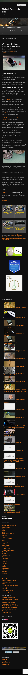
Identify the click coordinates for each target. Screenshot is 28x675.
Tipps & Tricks (5, 568)
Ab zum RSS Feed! (6, 579)
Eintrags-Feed (5, 661)
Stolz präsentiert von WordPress (17, 672)
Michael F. (4, 52)
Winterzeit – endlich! (7, 610)
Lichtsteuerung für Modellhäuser (10, 585)
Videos (3, 570)
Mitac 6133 (4, 588)
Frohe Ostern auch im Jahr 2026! (10, 601)
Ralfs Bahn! (5, 558)
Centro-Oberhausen (6, 112)
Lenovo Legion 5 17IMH (7, 542)
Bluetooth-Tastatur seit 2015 (8, 597)
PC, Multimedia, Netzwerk (8, 550)
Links (3, 543)
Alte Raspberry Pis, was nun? (9, 604)
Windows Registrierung (7, 592)
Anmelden (4, 659)
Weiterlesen (5, 200)
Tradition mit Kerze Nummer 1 (9, 609)
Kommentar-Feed (6, 662)
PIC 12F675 (4, 553)
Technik (23, 234)
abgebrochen (13, 235)
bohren (12, 237)
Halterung (19, 238)
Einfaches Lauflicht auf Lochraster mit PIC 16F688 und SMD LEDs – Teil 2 (15, 391)
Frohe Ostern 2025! (6, 612)
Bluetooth (8, 237)
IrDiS (3, 540)
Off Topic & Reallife (6, 548)
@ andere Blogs (6, 527)
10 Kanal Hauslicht (6, 524)
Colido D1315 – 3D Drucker (8, 533)
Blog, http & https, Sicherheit (16, 30)
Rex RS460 (4, 563)
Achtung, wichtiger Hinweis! (9, 580)
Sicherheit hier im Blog (7, 590)
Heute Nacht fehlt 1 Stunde (8, 602)
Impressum (19, 27)
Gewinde (10, 238)
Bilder (3, 532)
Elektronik (12, 234)
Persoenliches (5, 552)
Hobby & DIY (5, 537)
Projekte (4, 556)
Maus (3, 239)
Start (3, 27)
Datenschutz (5, 30)
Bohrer (16, 237)
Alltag (3, 530)
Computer (20, 237)
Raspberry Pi (5, 560)
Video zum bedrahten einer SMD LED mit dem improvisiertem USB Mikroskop (14, 401)
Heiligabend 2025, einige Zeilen (9, 607)
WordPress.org (5, 664)
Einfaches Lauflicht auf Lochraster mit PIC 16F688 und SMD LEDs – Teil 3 (15, 309)
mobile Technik (5, 545)
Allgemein (4, 529)
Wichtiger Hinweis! (11, 27)
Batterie (4, 237)
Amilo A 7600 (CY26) (7, 582)
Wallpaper (4, 571)
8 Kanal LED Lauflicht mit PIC (9, 525)
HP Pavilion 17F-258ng (7, 538)
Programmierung (6, 555)
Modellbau (4, 547)
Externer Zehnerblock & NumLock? (10, 599)
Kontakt (15, 33)
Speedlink (9, 99)
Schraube (7, 239)
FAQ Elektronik (5, 583)
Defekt (3, 238)
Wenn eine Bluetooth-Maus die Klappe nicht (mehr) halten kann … (11, 46)
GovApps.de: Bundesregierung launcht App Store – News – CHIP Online (14, 486)
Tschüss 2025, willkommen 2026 (10, 606)
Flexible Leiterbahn (19, 366)
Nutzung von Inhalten (7, 33)
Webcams (4, 573)
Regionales (4, 561)
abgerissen (19, 235)
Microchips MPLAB (6, 587)
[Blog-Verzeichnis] (8, 652)
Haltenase (14, 238)
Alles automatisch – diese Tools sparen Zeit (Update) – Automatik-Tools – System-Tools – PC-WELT (14, 460)
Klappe (23, 238)
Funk (7, 238)
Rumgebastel (18, 234)
